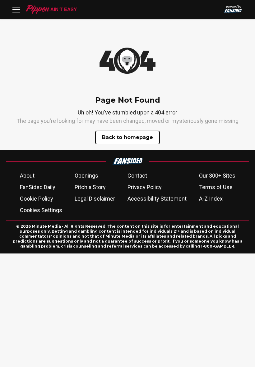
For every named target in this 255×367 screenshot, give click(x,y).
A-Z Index (211, 198)
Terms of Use (216, 187)
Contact (137, 175)
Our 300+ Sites (217, 175)
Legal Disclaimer (95, 198)
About (27, 175)
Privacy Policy (145, 187)
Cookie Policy (36, 198)
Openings (86, 175)
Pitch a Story (90, 187)
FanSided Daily (37, 187)
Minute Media (46, 226)
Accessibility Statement (157, 198)
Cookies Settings (41, 210)
